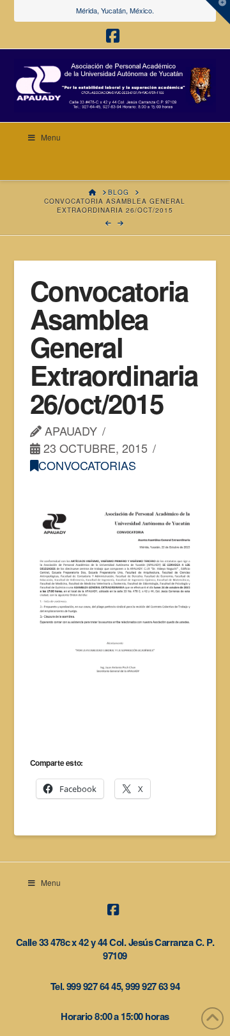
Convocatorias (87, 465)
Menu (51, 137)
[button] (218, 12)
